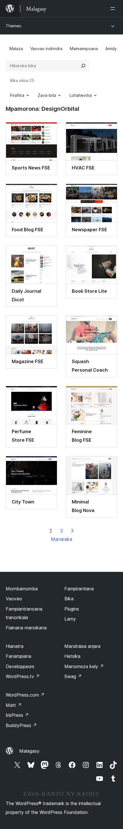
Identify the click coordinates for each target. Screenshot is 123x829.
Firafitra (17, 95)
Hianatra (14, 646)
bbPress (17, 715)
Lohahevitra (81, 95)
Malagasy (29, 751)
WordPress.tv (23, 676)
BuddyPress (21, 725)
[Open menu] (114, 8)
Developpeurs (20, 666)
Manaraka (61, 539)
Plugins (71, 609)
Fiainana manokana (26, 628)
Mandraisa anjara (82, 646)
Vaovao (14, 598)
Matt (14, 705)
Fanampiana (18, 656)
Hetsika (72, 656)
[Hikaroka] (83, 65)
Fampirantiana (79, 588)
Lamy (70, 619)
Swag (73, 676)
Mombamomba (22, 588)
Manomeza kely (84, 666)
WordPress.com (25, 695)
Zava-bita (47, 95)
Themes (13, 25)
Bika (69, 598)
